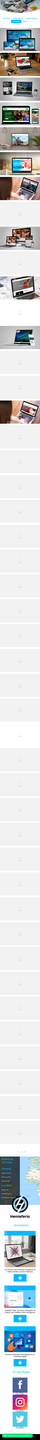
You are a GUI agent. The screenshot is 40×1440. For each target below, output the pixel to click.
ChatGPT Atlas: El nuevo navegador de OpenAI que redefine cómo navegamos (20, 1311)
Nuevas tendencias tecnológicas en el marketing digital (20, 1355)
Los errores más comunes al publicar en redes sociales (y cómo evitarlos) (20, 1271)
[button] (17, 1436)
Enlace (17, 43)
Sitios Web (16, 21)
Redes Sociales (31, 18)
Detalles (22, 43)
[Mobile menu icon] (38, 3)
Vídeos (25, 21)
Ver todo (6, 18)
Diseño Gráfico (18, 18)
